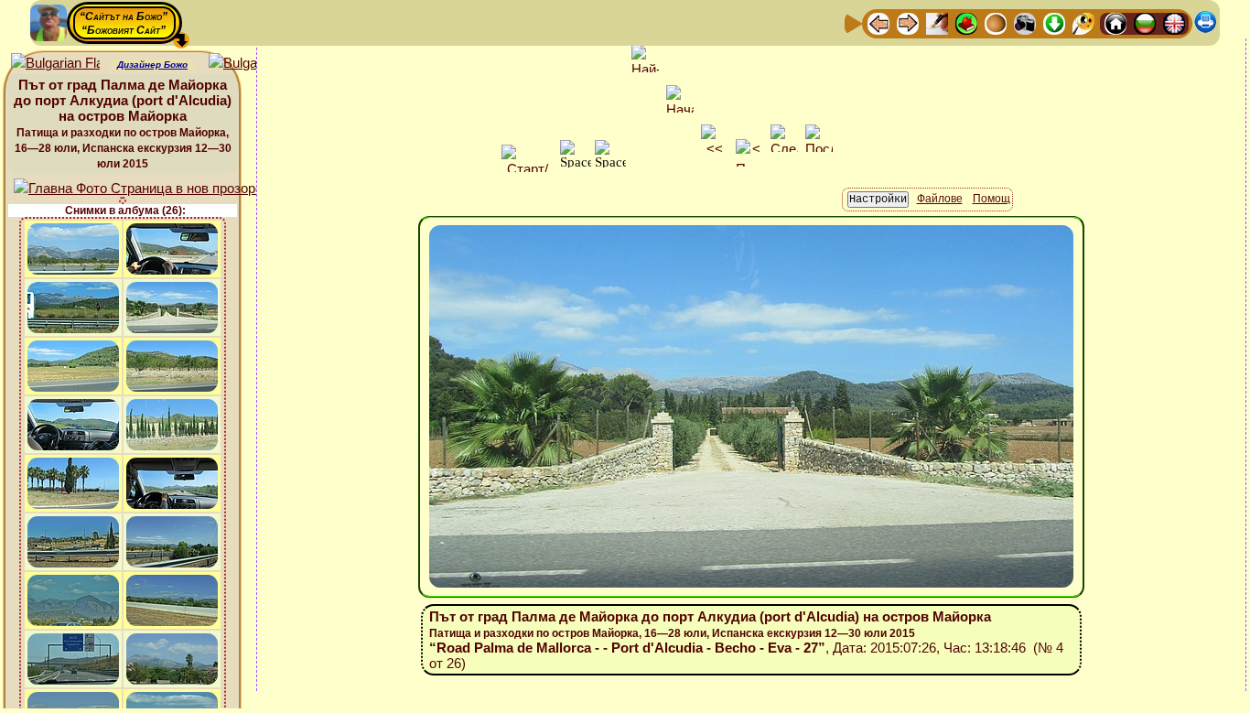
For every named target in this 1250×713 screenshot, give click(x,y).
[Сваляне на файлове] (1054, 22)
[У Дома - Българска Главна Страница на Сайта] (1145, 22)
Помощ (991, 198)
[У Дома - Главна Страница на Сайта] (1115, 22)
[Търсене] (1083, 22)
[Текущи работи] (996, 22)
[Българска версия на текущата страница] (253, 63)
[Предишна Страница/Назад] (878, 22)
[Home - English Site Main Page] (1174, 22)
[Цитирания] (966, 22)
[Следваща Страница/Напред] (908, 22)
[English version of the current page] (55, 63)
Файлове (940, 198)
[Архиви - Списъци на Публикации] (937, 22)
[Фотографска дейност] (1025, 22)
